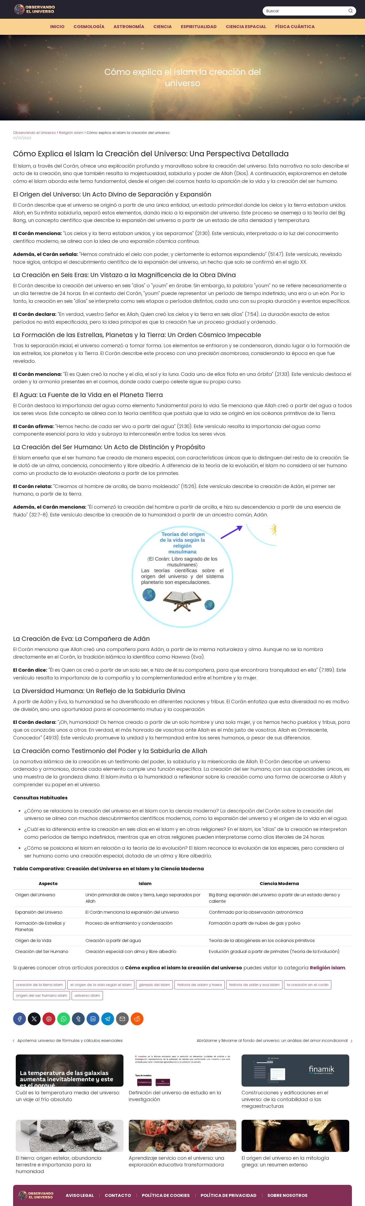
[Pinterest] (48, 1018)
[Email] (122, 1018)
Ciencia (162, 27)
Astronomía (129, 27)
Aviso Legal (80, 1195)
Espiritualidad (199, 27)
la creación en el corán (307, 984)
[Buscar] (350, 10)
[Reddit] (137, 1018)
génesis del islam (154, 984)
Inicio (57, 27)
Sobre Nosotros (287, 1195)
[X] (34, 1018)
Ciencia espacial (246, 27)
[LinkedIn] (93, 1018)
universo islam (87, 995)
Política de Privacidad (229, 1195)
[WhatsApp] (63, 1018)
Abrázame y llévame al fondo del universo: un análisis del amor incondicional (272, 1040)
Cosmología (88, 27)
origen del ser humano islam (41, 995)
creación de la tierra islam (39, 984)
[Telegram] (107, 1018)
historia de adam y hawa (199, 984)
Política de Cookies (166, 1195)
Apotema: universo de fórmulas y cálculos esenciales (70, 1040)
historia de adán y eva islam (254, 984)
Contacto (118, 1195)
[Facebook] (19, 1018)
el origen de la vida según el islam (100, 984)
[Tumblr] (78, 1018)
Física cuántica (295, 27)
